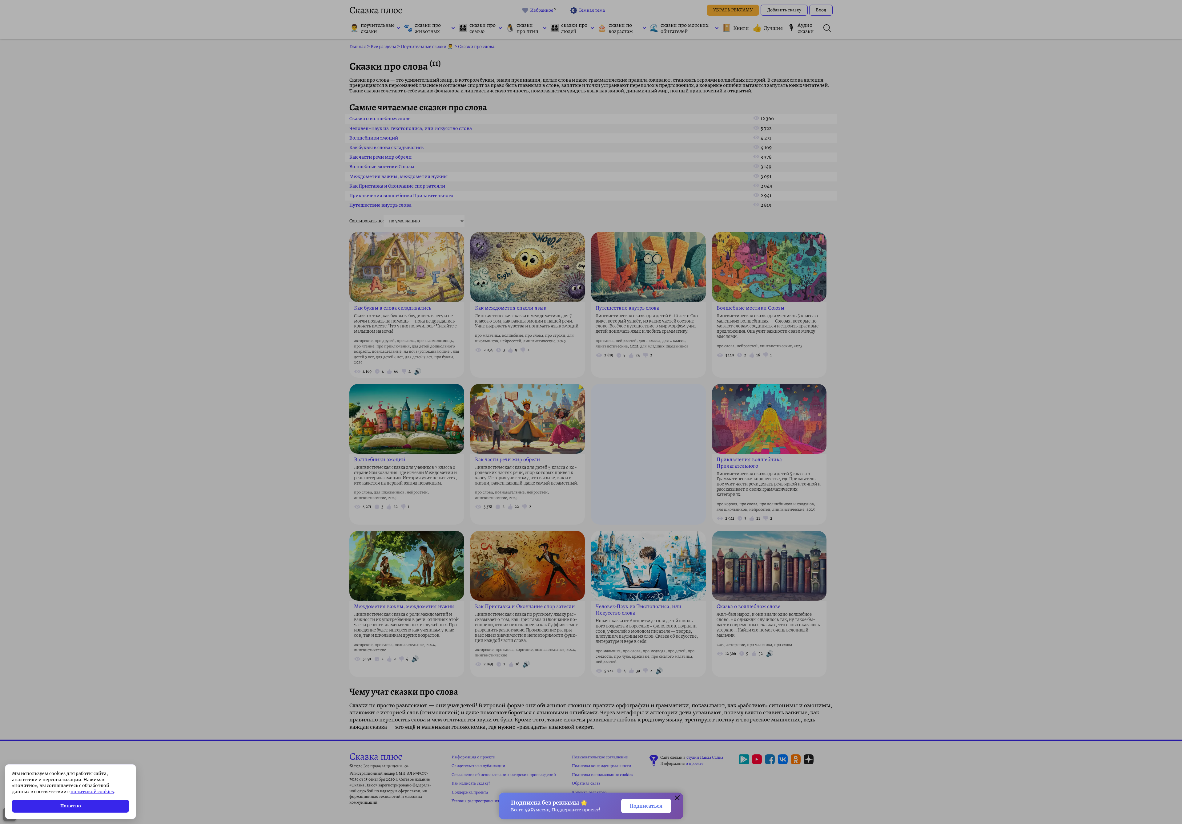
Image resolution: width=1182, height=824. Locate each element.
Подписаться (646, 806)
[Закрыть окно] (677, 799)
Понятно (70, 806)
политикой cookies (92, 791)
